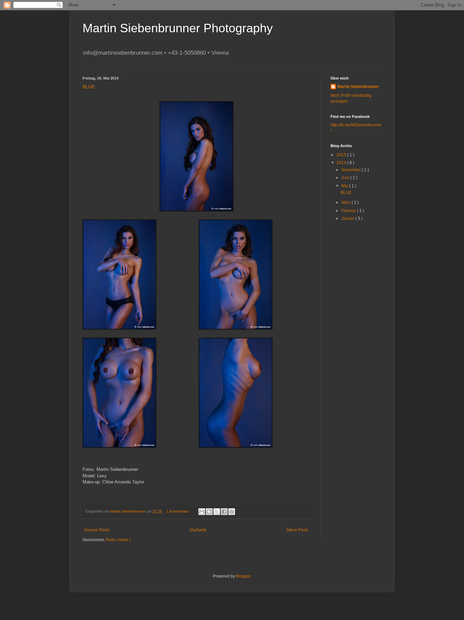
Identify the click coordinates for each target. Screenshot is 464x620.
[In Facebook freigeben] (224, 511)
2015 (342, 155)
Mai (345, 185)
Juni (345, 177)
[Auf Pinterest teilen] (231, 511)
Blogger (243, 576)
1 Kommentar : (179, 511)
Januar (348, 218)
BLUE (89, 86)
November (351, 169)
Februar (349, 210)
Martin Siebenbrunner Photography (178, 28)
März (346, 202)
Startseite (198, 530)
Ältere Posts (297, 530)
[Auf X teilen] (216, 511)
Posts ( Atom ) (117, 539)
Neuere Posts (96, 530)
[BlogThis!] (209, 511)
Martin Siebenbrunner (358, 86)
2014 (342, 162)
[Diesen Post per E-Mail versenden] (201, 511)
